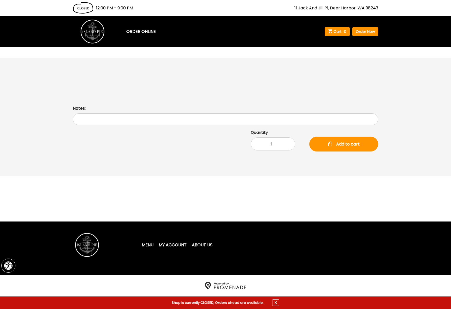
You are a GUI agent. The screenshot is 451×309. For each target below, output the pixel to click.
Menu (147, 245)
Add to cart (347, 144)
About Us (202, 245)
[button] (8, 266)
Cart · (340, 31)
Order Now (365, 31)
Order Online (141, 31)
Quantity (259, 132)
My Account (173, 245)
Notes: (79, 108)
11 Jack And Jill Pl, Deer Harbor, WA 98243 (336, 8)
